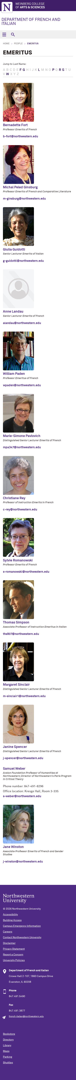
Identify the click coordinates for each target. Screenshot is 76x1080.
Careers (7, 931)
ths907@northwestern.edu (21, 633)
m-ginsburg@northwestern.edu (24, 198)
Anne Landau (13, 311)
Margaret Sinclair (16, 684)
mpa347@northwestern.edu (22, 447)
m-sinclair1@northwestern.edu (24, 696)
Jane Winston (13, 847)
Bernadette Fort (15, 125)
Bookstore (9, 1034)
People (18, 44)
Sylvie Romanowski (18, 560)
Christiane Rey (14, 498)
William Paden (14, 374)
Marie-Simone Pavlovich (21, 436)
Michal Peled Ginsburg (20, 187)
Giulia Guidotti (14, 249)
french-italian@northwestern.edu (26, 1016)
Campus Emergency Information (22, 926)
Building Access (12, 920)
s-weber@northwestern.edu (22, 796)
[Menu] (4, 34)
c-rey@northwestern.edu (20, 509)
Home (6, 44)
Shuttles (8, 1062)
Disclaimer (9, 943)
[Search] (13, 34)
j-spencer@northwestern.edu (23, 758)
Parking (7, 1057)
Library (7, 1045)
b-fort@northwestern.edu (20, 136)
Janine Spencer (15, 747)
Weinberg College (30, 5)
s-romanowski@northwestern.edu (26, 571)
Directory (8, 1039)
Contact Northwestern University (22, 937)
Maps (6, 1051)
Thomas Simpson (16, 622)
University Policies (14, 960)
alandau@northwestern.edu (22, 323)
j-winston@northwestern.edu (23, 861)
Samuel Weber (14, 768)
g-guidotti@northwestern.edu (23, 260)
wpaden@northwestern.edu (22, 385)
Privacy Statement (14, 949)
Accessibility (10, 914)
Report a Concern (13, 954)
